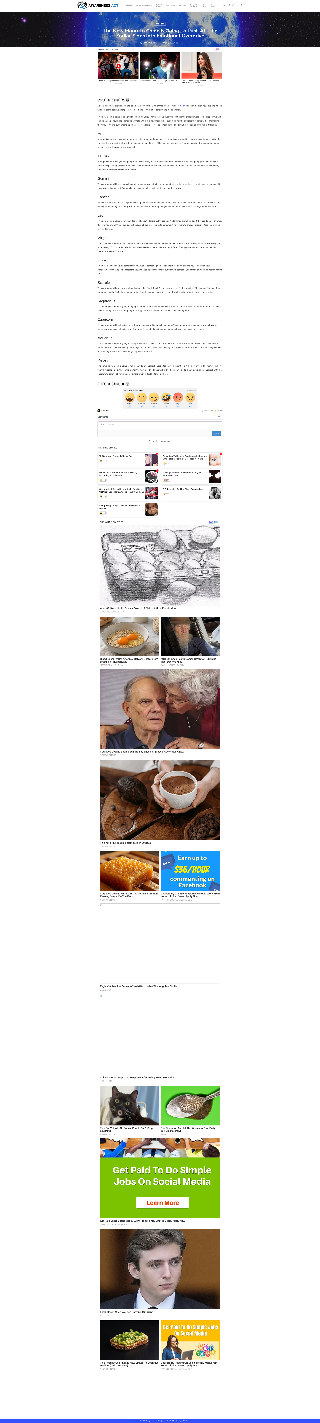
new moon (180, 106)
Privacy (179, 1421)
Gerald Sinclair (149, 43)
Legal (166, 1421)
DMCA (172, 1421)
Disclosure (186, 1421)
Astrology (160, 24)
